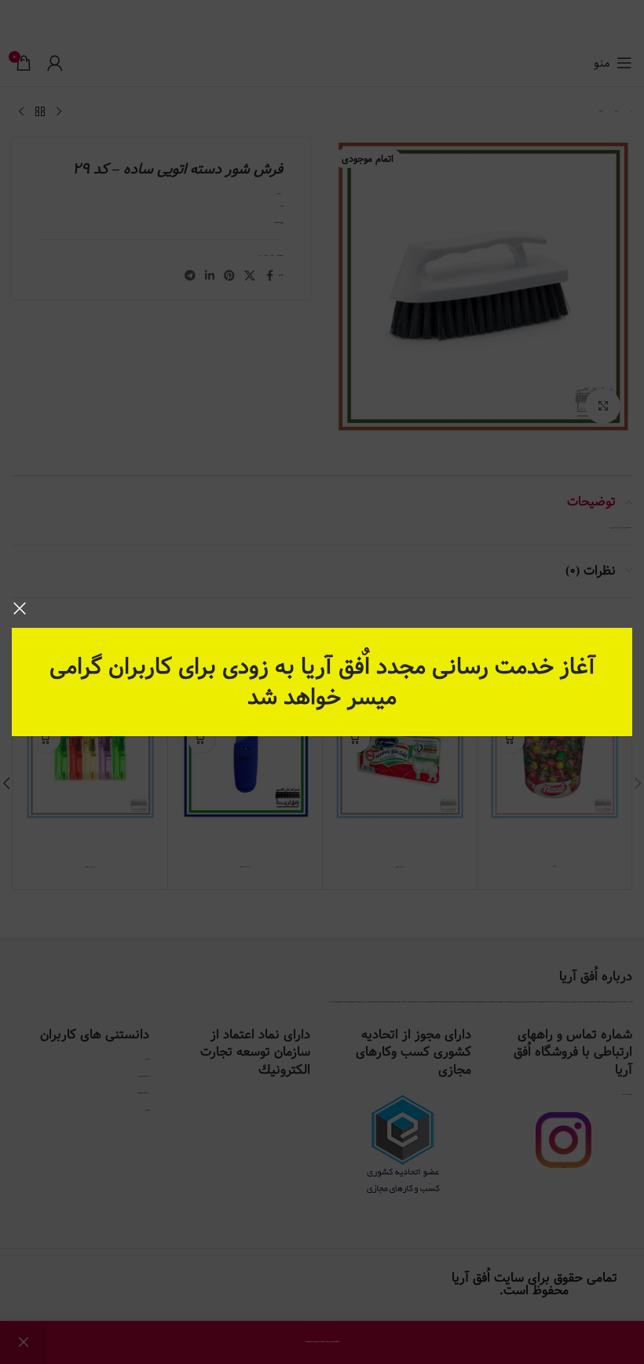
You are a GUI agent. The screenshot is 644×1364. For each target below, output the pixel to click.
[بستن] (19, 608)
